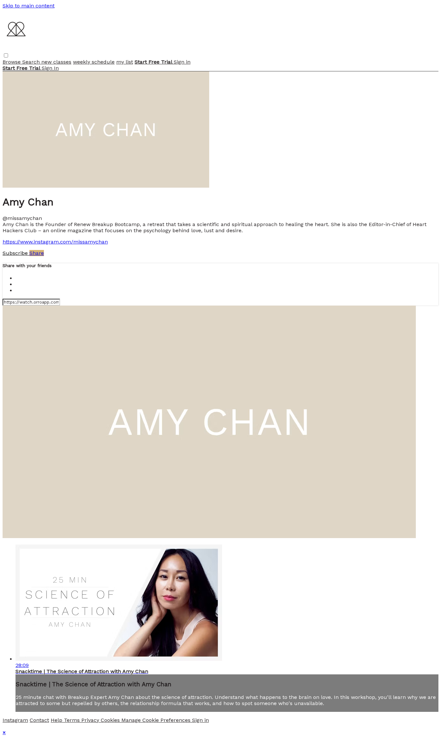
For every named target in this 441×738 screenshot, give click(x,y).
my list (124, 62)
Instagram (15, 720)
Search (31, 62)
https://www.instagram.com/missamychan (55, 242)
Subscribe (16, 253)
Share (36, 253)
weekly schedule (94, 62)
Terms (72, 720)
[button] (6, 55)
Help (57, 720)
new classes (56, 62)
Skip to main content (29, 6)
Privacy (91, 720)
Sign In (50, 68)
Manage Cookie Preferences (156, 720)
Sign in (182, 62)
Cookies (111, 720)
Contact (39, 720)
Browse (12, 62)
